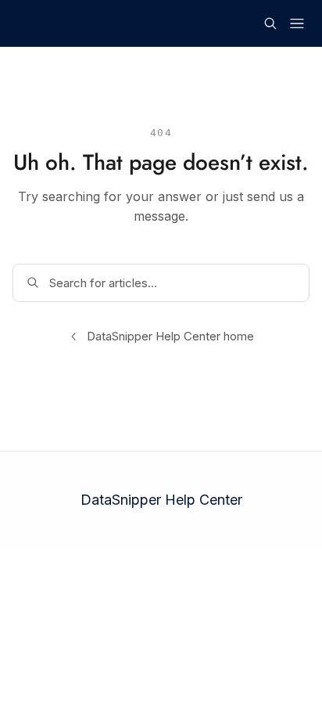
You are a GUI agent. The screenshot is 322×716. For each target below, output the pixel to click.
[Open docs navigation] (296, 23)
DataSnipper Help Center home (170, 336)
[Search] (270, 23)
